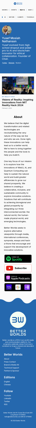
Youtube (7, 396)
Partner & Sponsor (11, 371)
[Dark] (33, 10)
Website (11, 63)
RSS (5, 404)
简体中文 (22, 10)
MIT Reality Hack (8, 96)
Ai (5, 17)
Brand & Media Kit (11, 365)
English (7, 382)
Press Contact (10, 362)
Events (14, 10)
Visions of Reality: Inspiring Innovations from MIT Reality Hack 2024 (17, 102)
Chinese (7, 385)
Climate (20, 17)
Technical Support (11, 368)
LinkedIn (7, 398)
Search (31, 10)
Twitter (4, 63)
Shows (4, 10)
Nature (11, 17)
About (6, 359)
